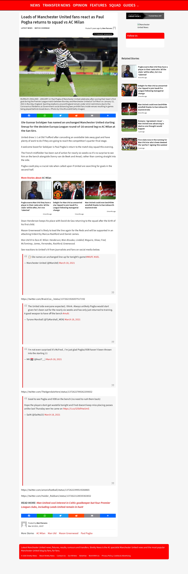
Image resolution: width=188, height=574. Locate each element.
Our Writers (72, 555)
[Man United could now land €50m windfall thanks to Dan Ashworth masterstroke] (100, 190)
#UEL (96, 257)
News (35, 5)
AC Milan (40, 533)
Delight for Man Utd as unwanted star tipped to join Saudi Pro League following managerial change (67, 206)
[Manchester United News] (145, 25)
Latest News (26, 28)
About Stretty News (46, 555)
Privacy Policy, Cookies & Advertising (116, 555)
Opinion (80, 5)
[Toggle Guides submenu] (137, 5)
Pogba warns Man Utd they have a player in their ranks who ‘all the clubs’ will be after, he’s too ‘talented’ (36, 206)
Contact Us (61, 555)
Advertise (82, 555)
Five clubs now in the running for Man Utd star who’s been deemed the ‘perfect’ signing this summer (152, 142)
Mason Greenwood (68, 533)
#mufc (66, 313)
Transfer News (56, 5)
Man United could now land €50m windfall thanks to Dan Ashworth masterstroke (99, 205)
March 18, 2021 (67, 263)
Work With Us (94, 555)
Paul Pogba (86, 533)
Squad (115, 5)
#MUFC (89, 257)
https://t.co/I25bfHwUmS (76, 408)
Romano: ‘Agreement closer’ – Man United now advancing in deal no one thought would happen (151, 125)
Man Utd (52, 533)
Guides (129, 5)
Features (98, 5)
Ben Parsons (107, 28)
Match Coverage (42, 28)
